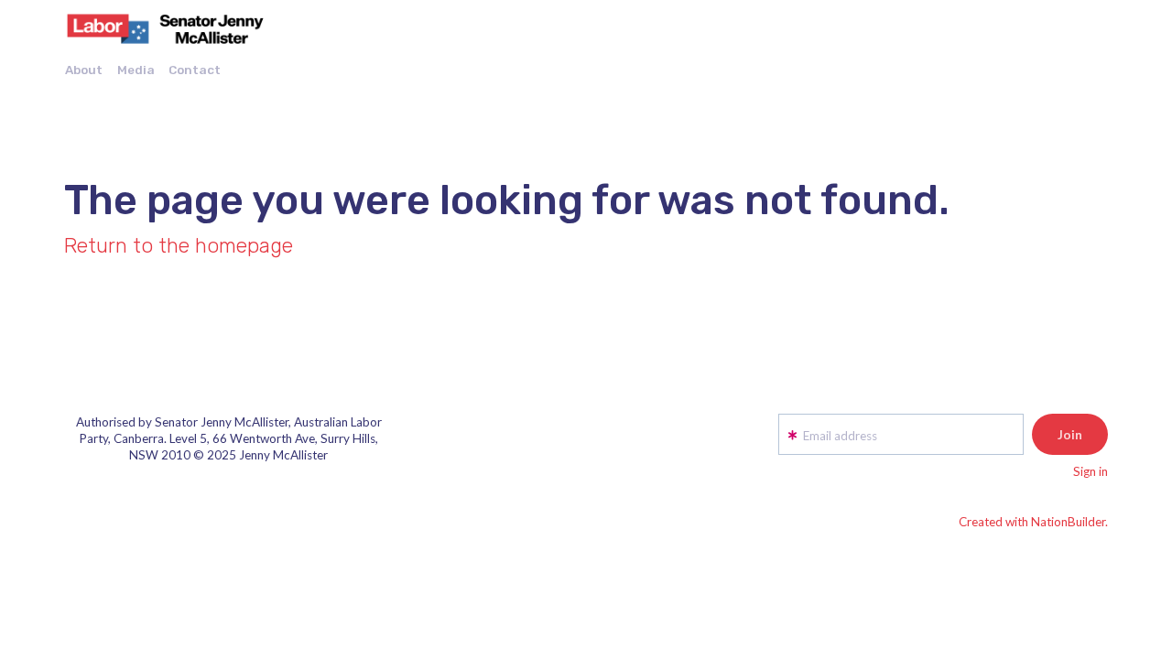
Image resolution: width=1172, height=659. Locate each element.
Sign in (1090, 471)
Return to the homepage (178, 245)
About (84, 69)
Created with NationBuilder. (1033, 521)
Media (136, 69)
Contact (194, 69)
